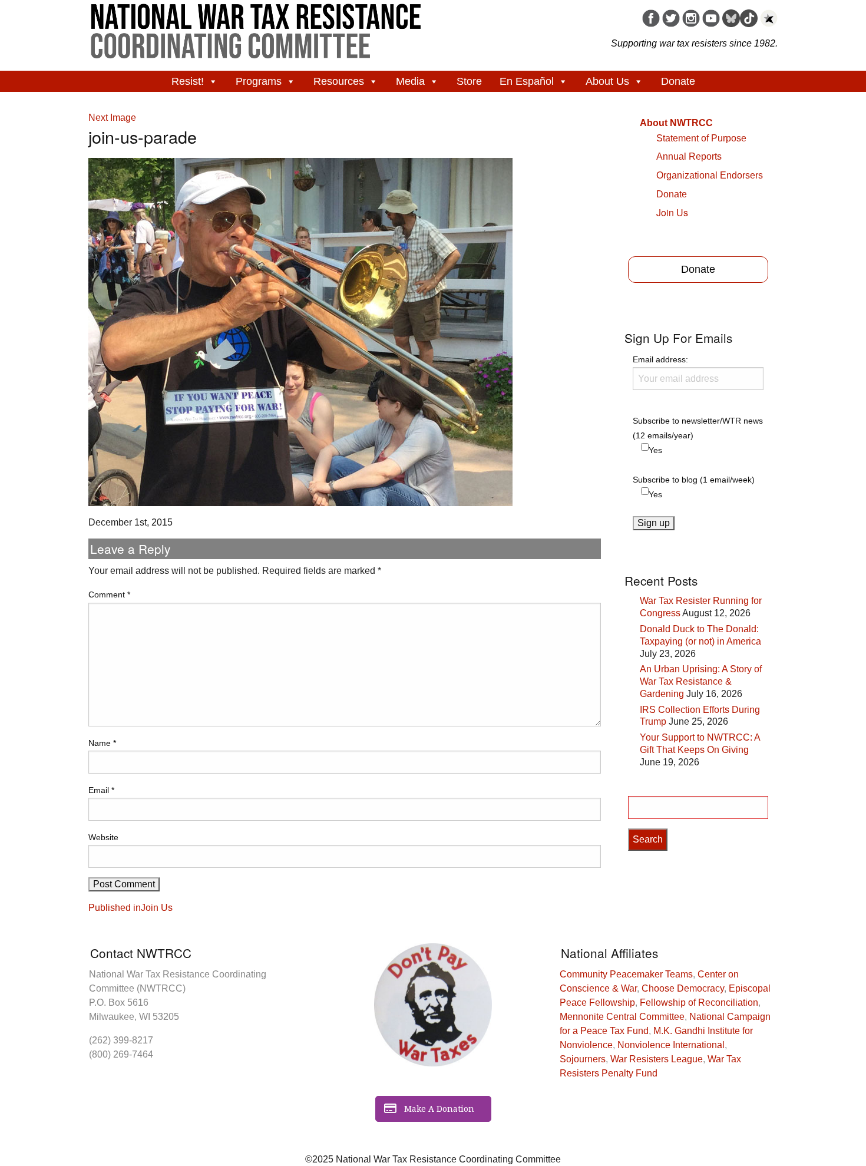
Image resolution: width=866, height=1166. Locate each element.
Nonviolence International (671, 1045)
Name (102, 743)
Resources (338, 81)
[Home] (256, 27)
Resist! (187, 81)
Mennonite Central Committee (622, 1017)
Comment (109, 594)
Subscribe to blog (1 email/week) (694, 479)
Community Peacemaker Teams (626, 974)
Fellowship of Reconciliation (699, 1002)
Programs (259, 81)
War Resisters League (656, 1059)
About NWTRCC (676, 123)
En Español (527, 81)
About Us (607, 81)
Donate (678, 81)
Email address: (660, 359)
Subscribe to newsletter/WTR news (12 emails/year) (698, 428)
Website (103, 837)
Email (101, 790)
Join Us (672, 212)
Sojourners (583, 1059)
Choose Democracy (683, 988)
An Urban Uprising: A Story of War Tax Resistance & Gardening (701, 681)
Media (410, 81)
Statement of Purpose (701, 138)
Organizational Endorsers (709, 175)
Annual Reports (689, 156)
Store (469, 81)
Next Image (112, 118)
